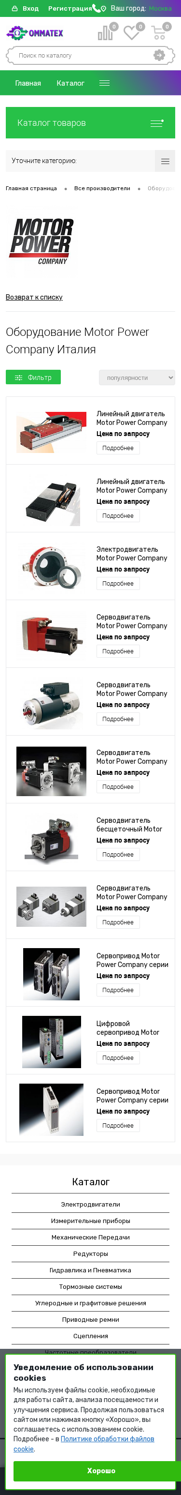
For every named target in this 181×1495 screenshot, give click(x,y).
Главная (28, 83)
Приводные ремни (90, 1319)
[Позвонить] (96, 10)
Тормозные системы (90, 1286)
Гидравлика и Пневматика (90, 1270)
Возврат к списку (34, 297)
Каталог (70, 83)
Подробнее (118, 448)
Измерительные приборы (90, 1220)
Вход (31, 8)
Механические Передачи (91, 1237)
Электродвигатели (90, 1204)
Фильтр (40, 377)
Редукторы (90, 1253)
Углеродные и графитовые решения (90, 1303)
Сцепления (90, 1336)
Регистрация (70, 8)
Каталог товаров (51, 123)
